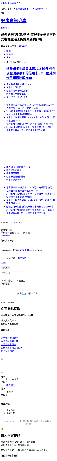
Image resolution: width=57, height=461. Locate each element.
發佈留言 (5, 284)
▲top (3, 262)
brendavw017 (7, 235)
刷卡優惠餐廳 (12, 173)
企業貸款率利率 (8, 344)
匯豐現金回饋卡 (13, 170)
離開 (15, 456)
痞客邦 (23, 250)
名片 (8, 57)
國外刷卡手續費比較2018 (18, 167)
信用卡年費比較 (13, 87)
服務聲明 (28, 424)
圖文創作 (23, 46)
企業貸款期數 (7, 351)
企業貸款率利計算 (9, 341)
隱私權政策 (47, 421)
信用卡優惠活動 (13, 180)
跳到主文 (5, 28)
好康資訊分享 (14, 20)
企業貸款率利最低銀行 (11, 348)
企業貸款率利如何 (9, 338)
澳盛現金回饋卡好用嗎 (17, 97)
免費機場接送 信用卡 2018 (18, 84)
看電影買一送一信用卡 (17, 91)
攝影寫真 (21, 258)
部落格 (9, 54)
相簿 (8, 51)
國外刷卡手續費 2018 (16, 94)
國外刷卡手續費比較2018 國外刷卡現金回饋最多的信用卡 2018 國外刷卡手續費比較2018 (31, 73)
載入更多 (5, 268)
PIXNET (12, 421)
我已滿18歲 (6, 456)
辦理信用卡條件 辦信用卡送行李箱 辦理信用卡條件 (30, 124)
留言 (29, 250)
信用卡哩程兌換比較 (15, 177)
